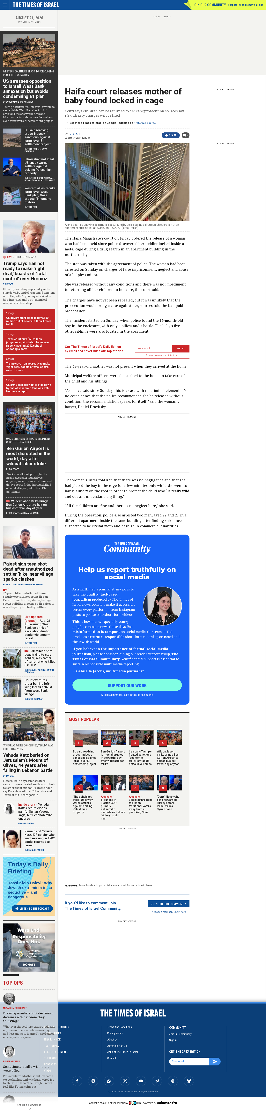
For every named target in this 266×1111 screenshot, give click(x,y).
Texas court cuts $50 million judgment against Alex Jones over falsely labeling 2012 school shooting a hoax (28, 344)
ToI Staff (74, 134)
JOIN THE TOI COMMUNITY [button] (169, 904)
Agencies (28, 102)
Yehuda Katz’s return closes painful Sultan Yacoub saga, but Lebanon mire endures (35, 811)
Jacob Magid (12, 102)
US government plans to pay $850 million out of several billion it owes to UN (28, 321)
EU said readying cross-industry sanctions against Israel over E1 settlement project (84, 758)
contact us (113, 1058)
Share (173, 135)
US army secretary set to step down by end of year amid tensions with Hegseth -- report (28, 388)
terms (176, 355)
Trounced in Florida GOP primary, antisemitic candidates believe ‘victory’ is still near (113, 807)
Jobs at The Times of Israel (122, 1052)
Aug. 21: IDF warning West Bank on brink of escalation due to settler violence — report (38, 629)
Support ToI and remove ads (245, 4)
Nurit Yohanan (45, 178)
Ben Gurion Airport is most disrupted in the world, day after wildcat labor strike (113, 758)
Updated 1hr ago (25, 257)
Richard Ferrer (11, 1061)
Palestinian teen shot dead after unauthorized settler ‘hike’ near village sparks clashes (28, 571)
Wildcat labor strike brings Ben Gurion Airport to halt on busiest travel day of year (168, 758)
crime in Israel (144, 885)
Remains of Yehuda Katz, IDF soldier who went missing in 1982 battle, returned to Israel (40, 838)
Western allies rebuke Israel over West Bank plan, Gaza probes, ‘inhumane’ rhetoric (40, 195)
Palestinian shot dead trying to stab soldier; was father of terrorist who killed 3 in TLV (40, 658)
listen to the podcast (34, 908)
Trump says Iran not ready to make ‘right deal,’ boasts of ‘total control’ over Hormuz (25, 271)
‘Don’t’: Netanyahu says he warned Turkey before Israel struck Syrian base (168, 803)
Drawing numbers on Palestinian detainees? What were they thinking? (28, 1017)
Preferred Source (145, 123)
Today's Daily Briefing (28, 868)
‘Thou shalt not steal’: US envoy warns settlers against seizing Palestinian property (83, 804)
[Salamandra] (167, 1102)
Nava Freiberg (26, 823)
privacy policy (115, 1033)
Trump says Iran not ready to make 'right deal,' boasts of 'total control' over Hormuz (28, 367)
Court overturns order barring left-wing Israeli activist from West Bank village (38, 687)
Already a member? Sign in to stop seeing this (127, 694)
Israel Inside (86, 885)
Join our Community (209, 5)
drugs (99, 885)
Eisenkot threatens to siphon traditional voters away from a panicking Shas (140, 804)
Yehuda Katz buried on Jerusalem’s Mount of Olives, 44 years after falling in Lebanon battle (28, 763)
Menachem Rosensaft (15, 1008)
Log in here (180, 911)
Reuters (31, 178)
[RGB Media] (135, 1103)
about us (112, 1039)
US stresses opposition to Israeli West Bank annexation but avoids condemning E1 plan (27, 89)
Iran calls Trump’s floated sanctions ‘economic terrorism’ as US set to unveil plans (140, 758)
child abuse (110, 885)
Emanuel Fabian (34, 585)
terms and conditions (119, 1027)
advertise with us (117, 1045)
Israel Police (127, 885)
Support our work (127, 685)
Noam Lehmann (32, 180)
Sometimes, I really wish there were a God (26, 1068)
